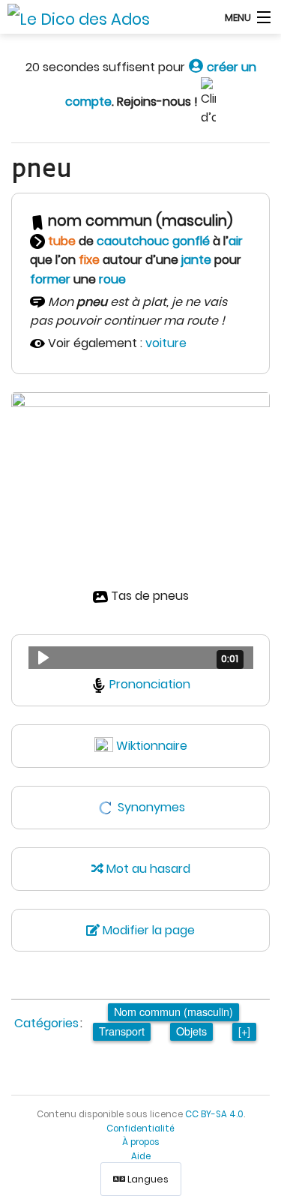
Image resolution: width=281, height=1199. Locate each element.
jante (196, 259)
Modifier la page (147, 930)
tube (62, 241)
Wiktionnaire (151, 745)
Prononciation (149, 684)
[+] (244, 1031)
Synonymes (151, 807)
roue (112, 279)
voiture (166, 343)
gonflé (191, 241)
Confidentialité (140, 1129)
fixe (89, 259)
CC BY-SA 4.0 (214, 1114)
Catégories (46, 1023)
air (236, 241)
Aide (141, 1156)
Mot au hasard (146, 868)
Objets (191, 1031)
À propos (141, 1142)
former (50, 279)
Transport (122, 1031)
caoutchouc (133, 241)
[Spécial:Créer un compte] (196, 67)
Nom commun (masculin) (173, 1011)
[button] (140, 657)
